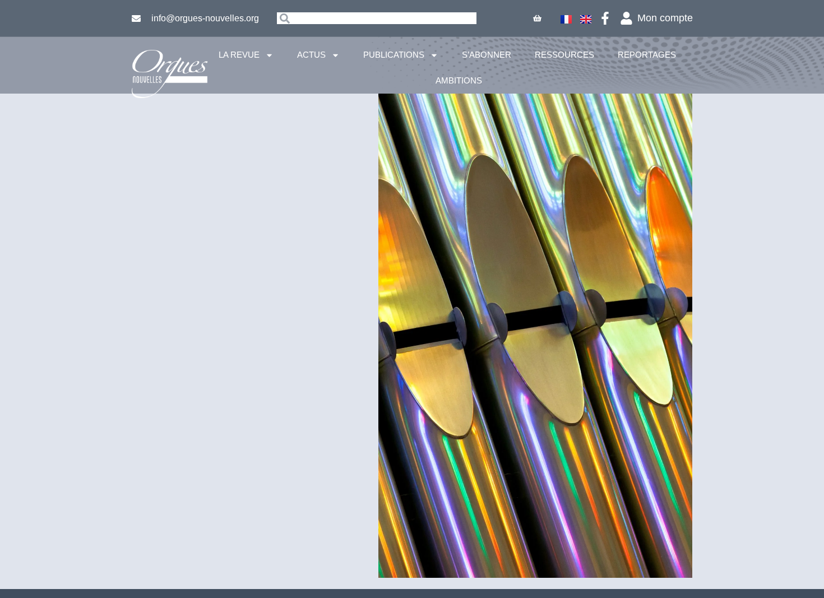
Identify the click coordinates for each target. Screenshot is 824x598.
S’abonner (486, 54)
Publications (393, 54)
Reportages (647, 54)
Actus (311, 54)
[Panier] (537, 18)
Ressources (564, 54)
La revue (239, 54)
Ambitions (459, 80)
